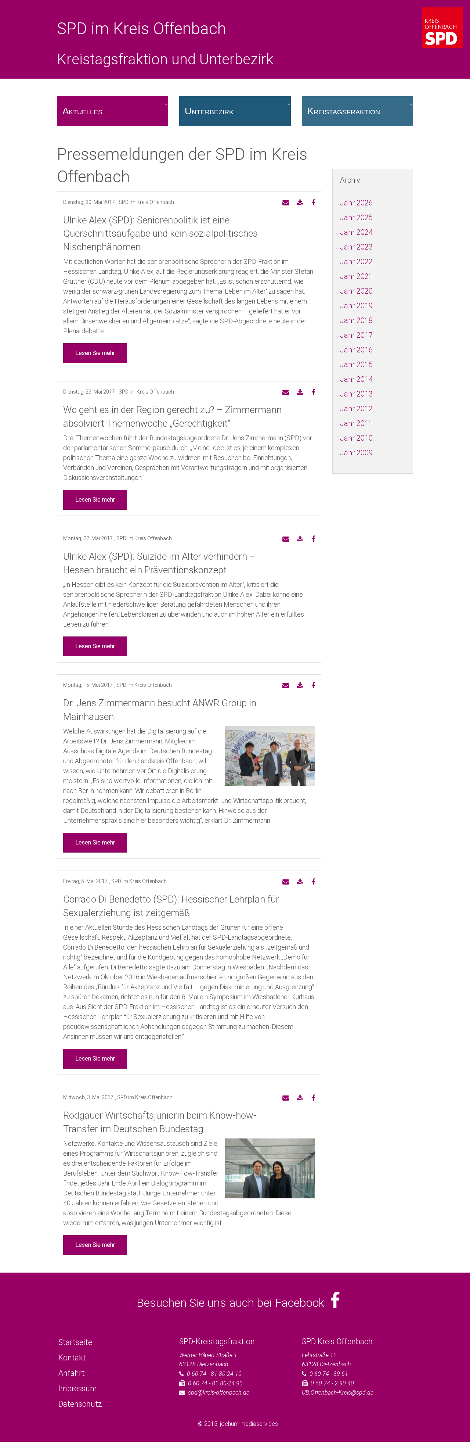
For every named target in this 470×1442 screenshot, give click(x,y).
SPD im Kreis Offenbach (141, 28)
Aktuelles (82, 110)
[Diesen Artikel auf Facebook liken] (313, 203)
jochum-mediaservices (249, 1423)
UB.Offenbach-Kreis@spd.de (337, 1392)
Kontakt (72, 1357)
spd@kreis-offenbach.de (218, 1392)
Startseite (75, 1342)
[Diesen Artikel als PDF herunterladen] (300, 203)
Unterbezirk (209, 110)
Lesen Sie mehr (95, 352)
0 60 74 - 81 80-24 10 (214, 1373)
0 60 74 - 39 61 (329, 1373)
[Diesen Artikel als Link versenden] (285, 203)
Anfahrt (71, 1373)
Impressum (77, 1388)
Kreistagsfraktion (343, 110)
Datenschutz (80, 1404)
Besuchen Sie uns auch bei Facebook (233, 1303)
